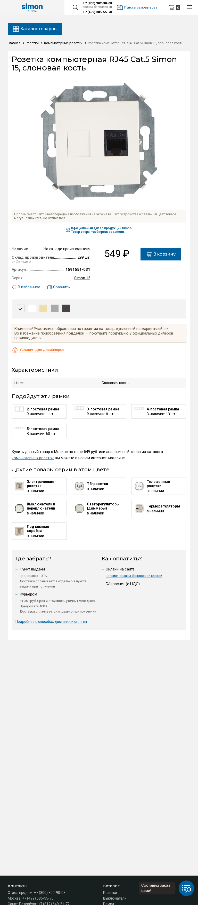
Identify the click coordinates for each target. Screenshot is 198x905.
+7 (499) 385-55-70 (97, 12)
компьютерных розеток (33, 458)
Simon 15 (82, 278)
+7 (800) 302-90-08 (97, 3)
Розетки (110, 893)
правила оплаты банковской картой (134, 576)
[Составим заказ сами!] (186, 888)
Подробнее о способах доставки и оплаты (51, 622)
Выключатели (115, 898)
